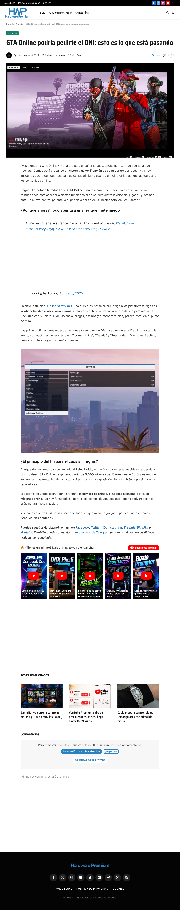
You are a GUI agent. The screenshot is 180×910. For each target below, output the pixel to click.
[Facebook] (10, 174)
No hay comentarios (55, 55)
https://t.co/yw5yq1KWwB (45, 229)
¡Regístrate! (111, 751)
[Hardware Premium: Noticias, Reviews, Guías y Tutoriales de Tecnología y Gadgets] (18, 12)
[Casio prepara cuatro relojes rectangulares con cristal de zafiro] (138, 696)
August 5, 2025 (71, 293)
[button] (34, 576)
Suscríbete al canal (146, 547)
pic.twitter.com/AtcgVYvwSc (88, 229)
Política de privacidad (29, 3)
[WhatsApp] (10, 217)
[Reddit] (10, 225)
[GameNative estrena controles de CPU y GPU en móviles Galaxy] (42, 696)
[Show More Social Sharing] (171, 55)
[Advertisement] (90, 261)
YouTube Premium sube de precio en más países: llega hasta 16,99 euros (86, 716)
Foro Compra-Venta (60, 13)
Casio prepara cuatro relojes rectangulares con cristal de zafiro (135, 716)
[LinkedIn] (10, 200)
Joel (19, 55)
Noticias (20, 24)
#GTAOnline (125, 223)
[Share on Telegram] (153, 55)
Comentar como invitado (90, 760)
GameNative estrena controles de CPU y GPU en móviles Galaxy (41, 714)
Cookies (47, 3)
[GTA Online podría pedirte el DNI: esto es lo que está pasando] (90, 110)
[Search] (173, 13)
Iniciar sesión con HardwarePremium (81, 751)
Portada (10, 24)
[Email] (10, 208)
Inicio (42, 13)
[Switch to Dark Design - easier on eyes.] (168, 12)
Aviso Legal (10, 3)
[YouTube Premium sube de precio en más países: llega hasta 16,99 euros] (90, 696)
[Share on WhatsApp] (158, 55)
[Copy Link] (164, 55)
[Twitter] (10, 183)
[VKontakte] (10, 233)
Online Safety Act (59, 306)
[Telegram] (10, 191)
